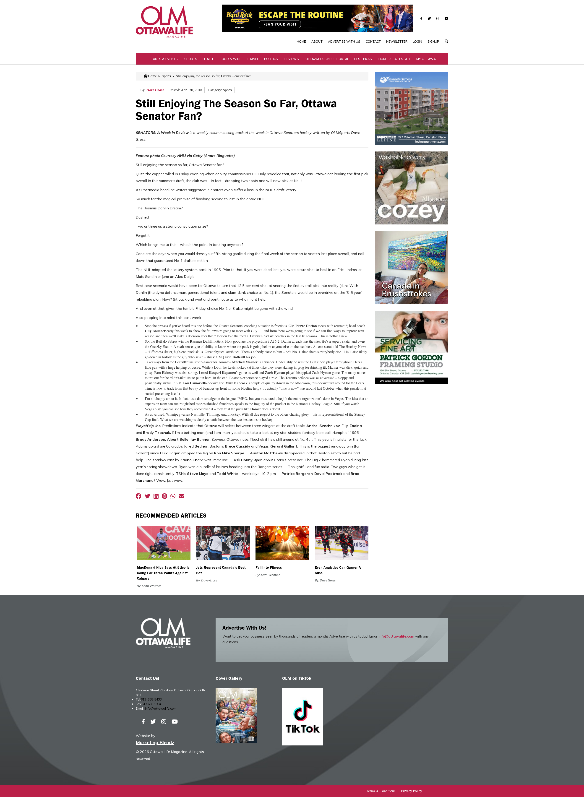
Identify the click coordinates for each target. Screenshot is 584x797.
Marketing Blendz (155, 742)
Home (301, 41)
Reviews (291, 59)
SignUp (433, 41)
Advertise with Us (344, 41)
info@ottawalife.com (396, 636)
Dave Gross (155, 89)
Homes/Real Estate (394, 59)
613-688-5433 (151, 699)
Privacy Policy (411, 790)
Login (417, 41)
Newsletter (396, 41)
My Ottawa (426, 59)
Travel (253, 59)
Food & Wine (230, 59)
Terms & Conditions (380, 790)
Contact (373, 41)
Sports (190, 59)
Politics (271, 59)
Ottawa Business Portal (327, 59)
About (317, 41)
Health (208, 59)
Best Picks (363, 59)
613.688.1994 (151, 704)
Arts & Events (165, 59)
